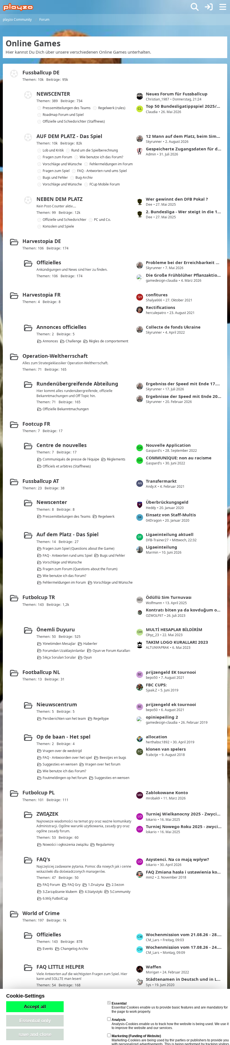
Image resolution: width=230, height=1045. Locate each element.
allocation (156, 736)
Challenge (73, 341)
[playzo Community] (18, 7)
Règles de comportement (108, 341)
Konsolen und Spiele (58, 226)
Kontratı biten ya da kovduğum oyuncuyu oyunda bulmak (184, 610)
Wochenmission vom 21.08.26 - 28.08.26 (184, 934)
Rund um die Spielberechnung (94, 150)
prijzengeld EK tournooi (171, 672)
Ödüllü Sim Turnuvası (169, 597)
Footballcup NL (41, 672)
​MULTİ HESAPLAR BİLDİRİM (174, 629)
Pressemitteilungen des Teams (67, 108)
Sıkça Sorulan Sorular (59, 657)
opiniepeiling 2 (162, 717)
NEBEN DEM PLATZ (59, 199)
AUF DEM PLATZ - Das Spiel (69, 136)
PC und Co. (102, 219)
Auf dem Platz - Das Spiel (67, 534)
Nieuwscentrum (56, 704)
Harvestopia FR (41, 294)
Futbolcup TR (38, 597)
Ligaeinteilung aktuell (170, 534)
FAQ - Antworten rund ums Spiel (102, 170)
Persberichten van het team (64, 718)
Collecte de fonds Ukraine (173, 327)
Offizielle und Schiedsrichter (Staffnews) (74, 121)
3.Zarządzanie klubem (60, 891)
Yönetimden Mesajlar (59, 643)
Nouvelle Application (168, 445)
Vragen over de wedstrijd (62, 750)
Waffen (153, 967)
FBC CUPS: (156, 685)
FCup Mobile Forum (104, 184)
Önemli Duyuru (55, 629)
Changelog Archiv (74, 948)
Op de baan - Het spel (63, 736)
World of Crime (41, 913)
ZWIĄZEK (47, 813)
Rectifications (160, 307)
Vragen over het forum (102, 764)
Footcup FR (36, 423)
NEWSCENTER (53, 93)
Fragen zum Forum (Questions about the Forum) (80, 569)
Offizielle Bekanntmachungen (66, 409)
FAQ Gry (74, 884)
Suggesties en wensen (60, 764)
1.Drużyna (96, 884)
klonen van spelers (166, 749)
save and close (35, 1034)
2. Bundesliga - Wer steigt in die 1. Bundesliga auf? (184, 211)
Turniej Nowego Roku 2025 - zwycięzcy (184, 826)
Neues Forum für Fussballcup (177, 94)
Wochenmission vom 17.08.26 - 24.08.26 (184, 947)
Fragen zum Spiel (56, 170)
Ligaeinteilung (161, 547)
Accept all (35, 1006)
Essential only (35, 1020)
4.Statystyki (93, 891)
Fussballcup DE (40, 72)
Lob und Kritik (53, 150)
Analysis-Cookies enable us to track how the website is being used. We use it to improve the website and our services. (170, 1024)
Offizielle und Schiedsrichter (64, 219)
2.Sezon (118, 884)
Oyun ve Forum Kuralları (111, 650)
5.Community (120, 891)
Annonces (50, 341)
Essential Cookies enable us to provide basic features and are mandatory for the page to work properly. (170, 1008)
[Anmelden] (208, 7)
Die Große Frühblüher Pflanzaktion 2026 (184, 275)
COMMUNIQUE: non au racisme (178, 457)
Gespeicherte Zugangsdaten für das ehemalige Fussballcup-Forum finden (184, 149)
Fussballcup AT (40, 481)
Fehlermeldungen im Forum (111, 164)
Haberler (90, 643)
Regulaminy (105, 844)
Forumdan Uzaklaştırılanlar (64, 650)
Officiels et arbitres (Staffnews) (67, 466)
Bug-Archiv (84, 177)
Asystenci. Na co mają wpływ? (177, 859)
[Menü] (222, 7)
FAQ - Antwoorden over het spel (67, 757)
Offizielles (48, 262)
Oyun (88, 657)
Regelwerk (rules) (111, 108)
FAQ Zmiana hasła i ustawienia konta (184, 872)
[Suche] (194, 7)
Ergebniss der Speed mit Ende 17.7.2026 (184, 383)
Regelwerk (106, 516)
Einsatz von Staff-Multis (171, 514)
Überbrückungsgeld (167, 502)
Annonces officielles (61, 327)
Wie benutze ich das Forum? (101, 157)
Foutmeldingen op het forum (65, 777)
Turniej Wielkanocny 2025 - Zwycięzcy (184, 814)
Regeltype (101, 718)
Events (48, 948)
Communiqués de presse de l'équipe (71, 459)
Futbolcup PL (38, 792)
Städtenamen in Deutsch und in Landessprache (184, 979)
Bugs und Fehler (55, 177)
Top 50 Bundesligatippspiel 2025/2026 (184, 106)
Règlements (116, 459)
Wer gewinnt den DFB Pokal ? (177, 199)
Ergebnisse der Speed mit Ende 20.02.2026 (184, 396)
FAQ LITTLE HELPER (60, 966)
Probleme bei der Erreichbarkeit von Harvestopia (184, 262)
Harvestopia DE (41, 241)
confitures (156, 294)
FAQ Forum (51, 884)
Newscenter (51, 502)
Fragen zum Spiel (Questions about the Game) (78, 548)
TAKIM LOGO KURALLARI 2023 (177, 642)
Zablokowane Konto (167, 792)
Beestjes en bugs (113, 757)
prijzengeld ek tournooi (171, 704)
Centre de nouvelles (61, 445)
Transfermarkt (161, 481)
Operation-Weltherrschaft (55, 355)
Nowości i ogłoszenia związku (65, 844)
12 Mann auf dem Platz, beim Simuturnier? (184, 136)
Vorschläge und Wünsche (62, 164)
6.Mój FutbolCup (55, 898)
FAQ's (43, 859)
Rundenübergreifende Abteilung (77, 383)
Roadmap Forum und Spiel (63, 114)
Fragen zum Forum (57, 157)
